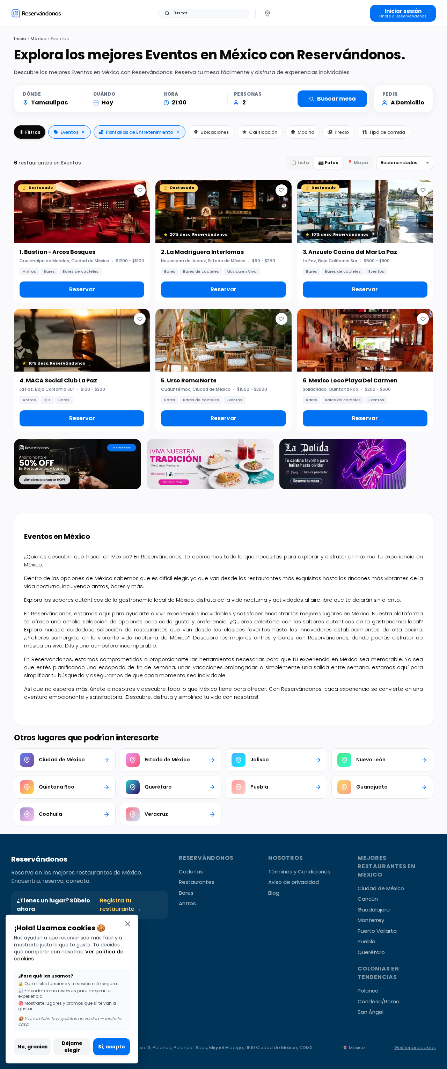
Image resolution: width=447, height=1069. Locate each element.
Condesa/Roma (379, 1001)
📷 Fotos (328, 162)
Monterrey (371, 920)
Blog (273, 892)
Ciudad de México (381, 888)
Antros (187, 903)
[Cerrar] (128, 923)
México (38, 38)
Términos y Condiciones (299, 871)
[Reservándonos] (36, 13)
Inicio (20, 38)
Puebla (366, 941)
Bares (186, 892)
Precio (342, 132)
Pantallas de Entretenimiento (139, 132)
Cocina (306, 132)
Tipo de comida (387, 132)
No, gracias (32, 1046)
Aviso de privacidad (293, 882)
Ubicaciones (214, 132)
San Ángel (370, 1012)
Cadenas (191, 871)
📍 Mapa (357, 162)
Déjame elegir (72, 1047)
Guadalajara (374, 909)
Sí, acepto (111, 1046)
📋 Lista (300, 162)
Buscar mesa (336, 99)
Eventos (69, 132)
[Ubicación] (267, 13)
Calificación (263, 132)
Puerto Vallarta (377, 931)
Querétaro (371, 952)
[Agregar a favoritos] (140, 190)
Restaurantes (196, 882)
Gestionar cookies (415, 1047)
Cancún (368, 898)
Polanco (368, 990)
